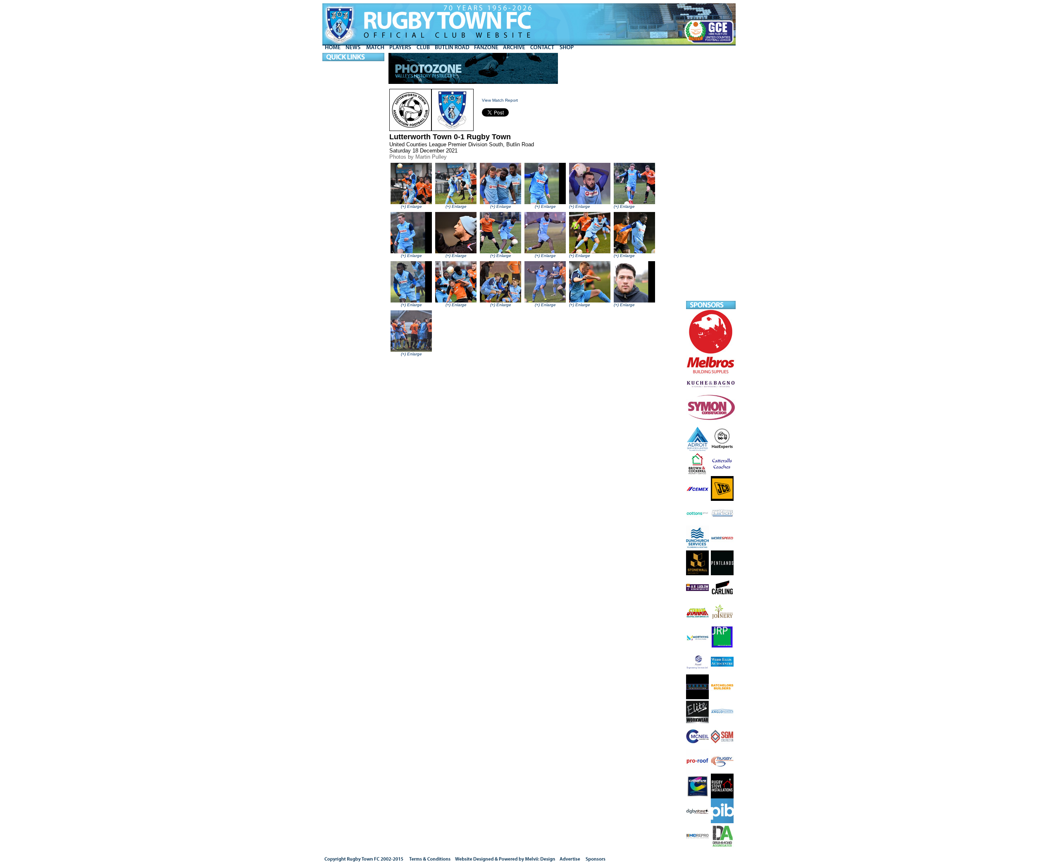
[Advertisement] (711, 177)
